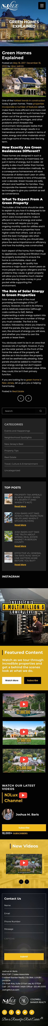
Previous (21, 881)
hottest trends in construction (29, 100)
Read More (20, 506)
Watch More (11, 680)
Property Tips (11, 451)
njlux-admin (17, 66)
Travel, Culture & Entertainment (21, 464)
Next (27, 881)
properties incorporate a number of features (23, 105)
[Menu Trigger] (42, 5)
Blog (10, 41)
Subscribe (32, 680)
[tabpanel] (24, 864)
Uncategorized (12, 470)
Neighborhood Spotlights (18, 437)
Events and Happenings (17, 431)
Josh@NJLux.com (10, 989)
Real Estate (18, 391)
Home (4, 41)
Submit (24, 956)
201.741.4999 (13, 986)
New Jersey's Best (13, 444)
